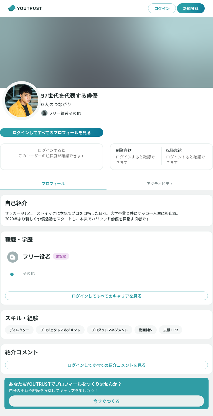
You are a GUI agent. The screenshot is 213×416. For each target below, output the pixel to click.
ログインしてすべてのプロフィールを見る (51, 132)
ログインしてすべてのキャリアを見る (107, 296)
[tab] (53, 183)
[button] (106, 52)
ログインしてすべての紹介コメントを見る (106, 365)
